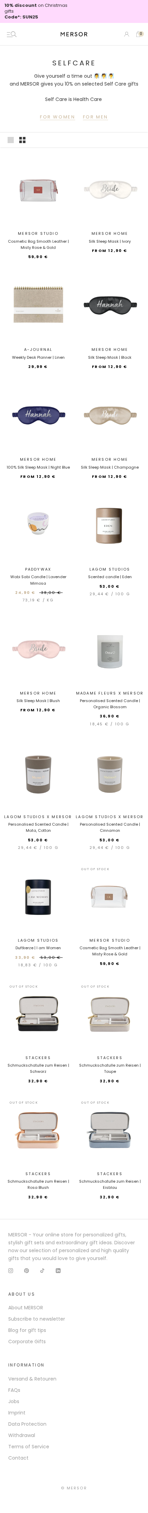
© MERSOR (74, 1488)
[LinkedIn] (58, 1270)
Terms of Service (28, 1446)
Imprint (16, 1412)
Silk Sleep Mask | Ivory (110, 241)
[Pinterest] (26, 1270)
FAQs (14, 1390)
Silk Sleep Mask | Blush (38, 700)
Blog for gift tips (27, 1330)
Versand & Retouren (32, 1378)
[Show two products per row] (22, 140)
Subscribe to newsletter (36, 1318)
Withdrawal (21, 1435)
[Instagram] (10, 1270)
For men (95, 117)
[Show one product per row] (11, 140)
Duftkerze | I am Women (38, 948)
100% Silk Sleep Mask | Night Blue (38, 467)
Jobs (13, 1401)
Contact (18, 1457)
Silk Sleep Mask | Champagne (110, 467)
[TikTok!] (42, 1270)
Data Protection (27, 1424)
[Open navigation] (12, 34)
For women (57, 117)
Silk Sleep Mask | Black (109, 357)
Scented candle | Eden (110, 577)
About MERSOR (25, 1307)
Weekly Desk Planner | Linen (38, 357)
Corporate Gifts (27, 1341)
